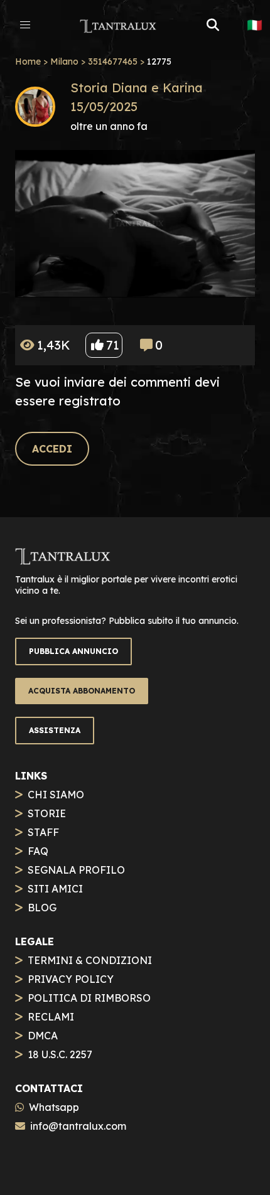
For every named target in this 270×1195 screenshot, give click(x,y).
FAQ (38, 851)
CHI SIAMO (56, 794)
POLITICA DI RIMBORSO (89, 998)
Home (28, 61)
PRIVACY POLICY (71, 979)
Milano (64, 61)
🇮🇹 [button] (254, 25)
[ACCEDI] (52, 434)
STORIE (47, 813)
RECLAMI (51, 1016)
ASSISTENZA (54, 730)
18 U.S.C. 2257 (60, 1054)
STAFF (43, 832)
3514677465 (113, 61)
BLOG (42, 907)
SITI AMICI (55, 888)
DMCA (43, 1035)
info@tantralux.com (78, 1126)
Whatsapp (54, 1107)
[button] (25, 25)
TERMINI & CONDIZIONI (90, 960)
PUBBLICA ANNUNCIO (73, 651)
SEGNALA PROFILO (76, 870)
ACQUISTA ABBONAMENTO (81, 690)
